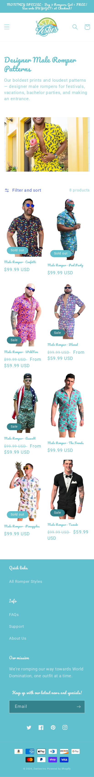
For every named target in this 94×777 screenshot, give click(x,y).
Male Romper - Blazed (62, 344)
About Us (17, 638)
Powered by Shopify (59, 768)
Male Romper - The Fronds (65, 443)
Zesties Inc (40, 768)
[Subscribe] (79, 706)
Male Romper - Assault (20, 438)
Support (16, 626)
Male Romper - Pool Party (65, 265)
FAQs (14, 614)
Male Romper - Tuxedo (62, 524)
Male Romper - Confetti (20, 262)
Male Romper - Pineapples (21, 526)
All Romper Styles (25, 581)
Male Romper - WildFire (21, 352)
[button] (7, 27)
